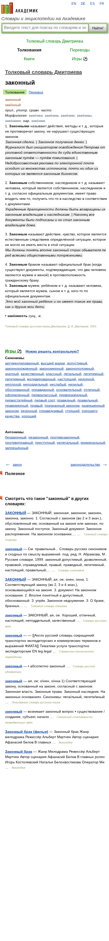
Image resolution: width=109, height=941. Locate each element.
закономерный (51, 368)
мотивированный (41, 379)
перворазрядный (73, 395)
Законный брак (18, 751)
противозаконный (64, 437)
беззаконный (15, 437)
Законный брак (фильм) (26, 732)
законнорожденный (21, 368)
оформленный (17, 395)
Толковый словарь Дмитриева (54, 41)
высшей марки (53, 363)
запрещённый (16, 448)
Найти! (97, 28)
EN (73, 4)
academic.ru (19, 8)
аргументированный (22, 363)
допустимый (77, 363)
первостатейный (18, 400)
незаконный (38, 437)
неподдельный (35, 384)
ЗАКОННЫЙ (15, 513)
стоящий (72, 411)
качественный (32, 374)
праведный (66, 400)
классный (54, 374)
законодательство (85, 464)
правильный (87, 400)
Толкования (29, 50)
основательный (69, 390)
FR (102, 4)
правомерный (16, 405)
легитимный (93, 374)
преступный (45, 443)
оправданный (42, 390)
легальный (72, 374)
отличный (92, 390)
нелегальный (68, 443)
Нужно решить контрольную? (52, 351)
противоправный (19, 443)
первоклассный (44, 395)
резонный (29, 411)
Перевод (36, 92)
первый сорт (44, 400)
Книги (29, 59)
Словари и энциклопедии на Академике (43, 18)
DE (83, 4)
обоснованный (17, 390)
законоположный (80, 368)
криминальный (93, 443)
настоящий (67, 379)
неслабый (58, 384)
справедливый (51, 411)
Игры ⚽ (80, 59)
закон (17, 464)
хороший (29, 416)
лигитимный (15, 379)
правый (36, 405)
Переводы (80, 50)
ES (92, 4)
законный (13, 549)
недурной (86, 379)
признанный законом (62, 405)
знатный (12, 374)
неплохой (13, 384)
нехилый (75, 384)
